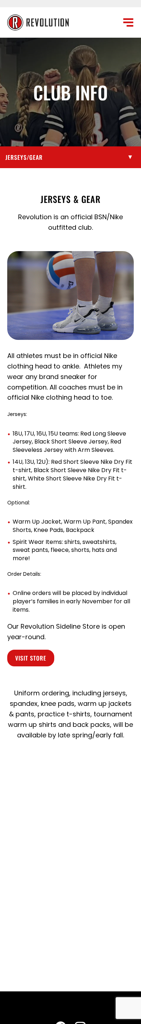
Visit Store (30, 658)
